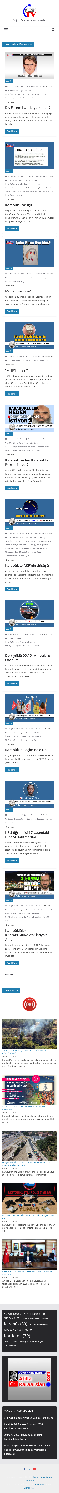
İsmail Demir (11, 1345)
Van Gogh (21, 281)
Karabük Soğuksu (46, 191)
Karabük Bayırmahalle (14, 184)
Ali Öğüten (9, 541)
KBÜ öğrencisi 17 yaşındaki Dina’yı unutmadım (27, 834)
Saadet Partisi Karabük (27, 740)
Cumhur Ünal (10, 544)
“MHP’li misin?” (17, 370)
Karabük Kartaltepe (13, 191)
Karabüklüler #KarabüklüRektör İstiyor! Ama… (26, 935)
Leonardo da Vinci (28, 278)
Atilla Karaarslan (35, 86)
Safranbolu (44, 360)
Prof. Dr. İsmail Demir (16, 1341)
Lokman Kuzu (36, 913)
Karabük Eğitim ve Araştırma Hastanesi (20, 642)
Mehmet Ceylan (11, 552)
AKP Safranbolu (18, 360)
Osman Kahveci (11, 555)
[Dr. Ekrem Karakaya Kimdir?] (29, 65)
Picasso (49, 278)
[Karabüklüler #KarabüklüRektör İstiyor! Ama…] (29, 885)
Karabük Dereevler (30, 188)
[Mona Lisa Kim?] (29, 253)
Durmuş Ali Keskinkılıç (26, 544)
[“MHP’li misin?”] (29, 335)
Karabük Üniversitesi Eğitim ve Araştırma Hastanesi (25, 94)
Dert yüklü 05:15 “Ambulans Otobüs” (28, 657)
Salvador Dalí (10, 281)
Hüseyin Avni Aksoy (23, 548)
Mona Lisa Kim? (18, 291)
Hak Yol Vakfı (39, 910)
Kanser (10, 638)
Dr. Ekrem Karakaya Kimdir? (28, 107)
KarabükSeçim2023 (35, 736)
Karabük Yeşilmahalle (13, 195)
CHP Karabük (39, 733)
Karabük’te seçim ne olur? (26, 749)
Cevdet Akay (46, 541)
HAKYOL (49, 910)
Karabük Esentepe (46, 188)
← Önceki (7, 974)
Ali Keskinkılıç (39, 537)
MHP (36, 360)
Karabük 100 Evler (14, 180)
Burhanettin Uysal (22, 541)
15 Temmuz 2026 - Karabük (18, 1411)
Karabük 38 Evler (30, 180)
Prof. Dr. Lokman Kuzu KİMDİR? (36, 917)
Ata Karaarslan (13, 278)
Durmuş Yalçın (42, 544)
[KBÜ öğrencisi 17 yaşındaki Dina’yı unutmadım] (29, 794)
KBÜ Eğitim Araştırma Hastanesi (18, 645)
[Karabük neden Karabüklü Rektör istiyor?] (29, 418)
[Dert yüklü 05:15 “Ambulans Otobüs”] (29, 613)
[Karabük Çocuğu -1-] (29, 155)
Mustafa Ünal (24, 552)
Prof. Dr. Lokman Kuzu (14, 917)
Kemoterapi (37, 645)
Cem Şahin (35, 541)
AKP (9, 360)
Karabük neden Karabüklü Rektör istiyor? (26, 462)
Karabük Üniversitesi (21, 450)
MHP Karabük (10, 740)
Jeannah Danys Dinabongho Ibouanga (20, 446)
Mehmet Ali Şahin (40, 548)
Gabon (36, 443)
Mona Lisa (41, 278)
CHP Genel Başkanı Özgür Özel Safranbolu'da (28, 1417)
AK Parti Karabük (14, 443)
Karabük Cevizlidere (13, 188)
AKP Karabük (27, 443)
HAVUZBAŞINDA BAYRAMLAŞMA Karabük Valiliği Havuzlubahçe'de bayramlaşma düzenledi (27, 1449)
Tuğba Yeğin (24, 555)
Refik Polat (35, 450)
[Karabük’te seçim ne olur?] (29, 708)
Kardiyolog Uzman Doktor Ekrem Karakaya (22, 98)
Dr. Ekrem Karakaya (15, 90)
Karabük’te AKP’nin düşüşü (27, 565)
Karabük (28, 90)
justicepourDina (43, 446)
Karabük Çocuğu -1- (21, 204)
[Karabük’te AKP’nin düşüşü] (29, 512)
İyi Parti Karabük (11, 736)
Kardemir (17, 1336)
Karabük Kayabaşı (30, 191)
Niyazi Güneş (37, 552)
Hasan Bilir (9, 548)
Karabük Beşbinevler (32, 184)
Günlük (9, 81)
